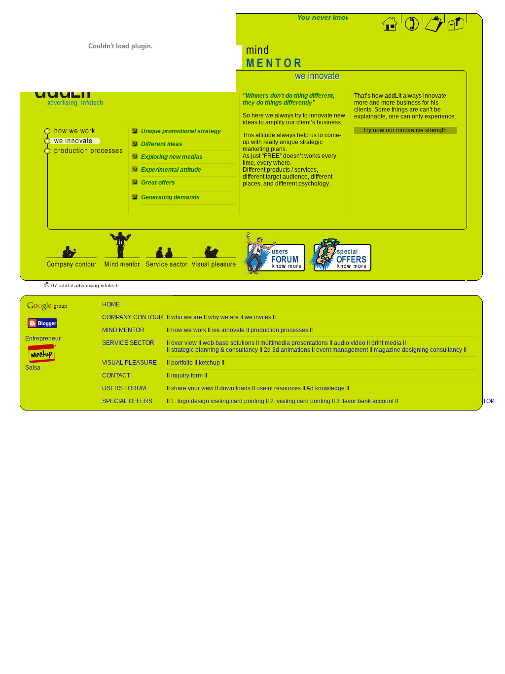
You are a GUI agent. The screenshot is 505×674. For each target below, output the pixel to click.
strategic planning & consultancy (214, 349)
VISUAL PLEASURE (129, 362)
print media (386, 342)
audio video (349, 342)
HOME (111, 304)
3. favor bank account (365, 401)
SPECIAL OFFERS (127, 401)
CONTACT (116, 375)
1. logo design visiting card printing (217, 401)
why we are (223, 317)
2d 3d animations (287, 349)
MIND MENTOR (123, 330)
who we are (186, 317)
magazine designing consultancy (418, 349)
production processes (279, 330)
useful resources (278, 388)
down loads (235, 388)
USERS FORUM (124, 388)
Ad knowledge (325, 388)
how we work (188, 330)
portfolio (182, 362)
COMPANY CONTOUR (132, 317)
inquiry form (187, 375)
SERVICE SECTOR (128, 342)
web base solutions (228, 342)
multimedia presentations (294, 342)
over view (184, 342)
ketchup (209, 362)
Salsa (32, 367)
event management (342, 349)
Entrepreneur (43, 338)
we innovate (228, 330)
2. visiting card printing (300, 401)
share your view (192, 388)
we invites (258, 317)
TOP (489, 401)
